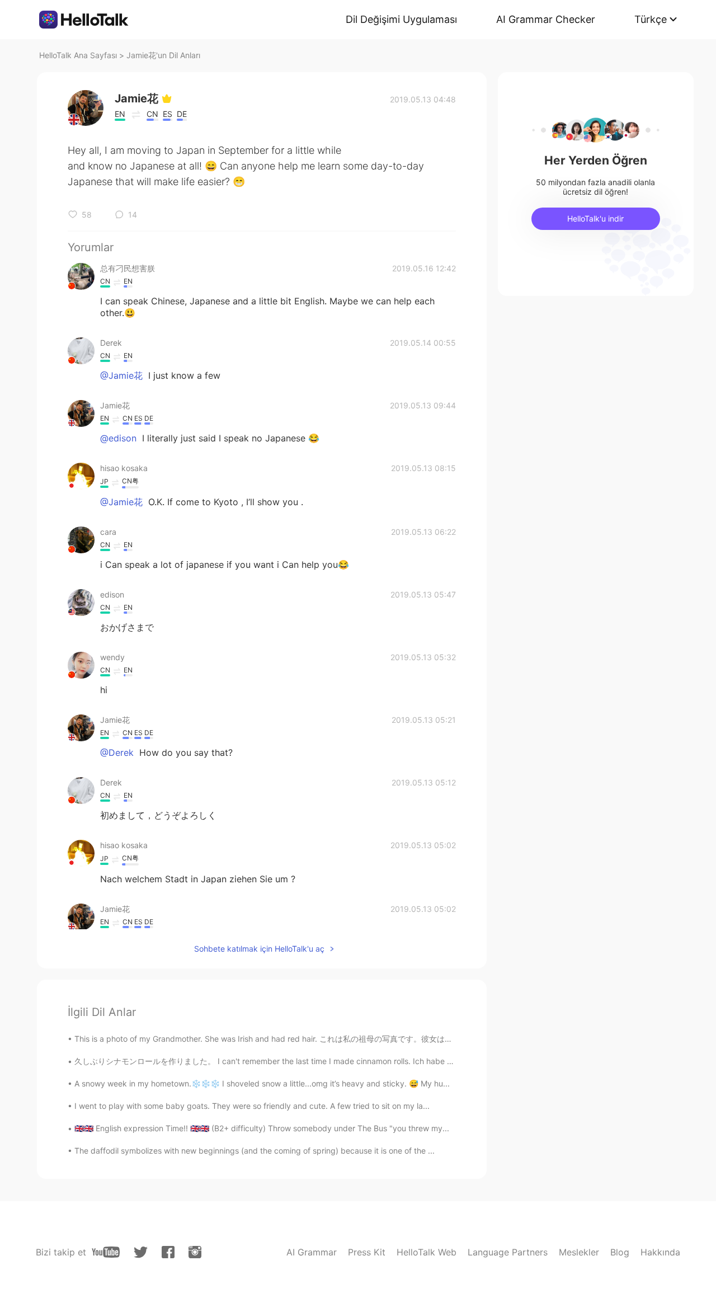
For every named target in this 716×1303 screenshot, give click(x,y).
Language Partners (508, 1252)
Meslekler (579, 1252)
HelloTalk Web (426, 1252)
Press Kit (366, 1252)
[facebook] (168, 1252)
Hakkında (660, 1252)
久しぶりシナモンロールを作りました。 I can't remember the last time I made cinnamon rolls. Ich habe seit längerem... (288, 1061)
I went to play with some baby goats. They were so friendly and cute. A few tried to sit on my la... (252, 1106)
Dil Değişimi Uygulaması (401, 19)
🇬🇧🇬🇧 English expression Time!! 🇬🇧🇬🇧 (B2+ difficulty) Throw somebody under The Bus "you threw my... (261, 1128)
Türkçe (650, 19)
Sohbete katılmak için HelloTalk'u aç (259, 948)
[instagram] (195, 1252)
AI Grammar (311, 1252)
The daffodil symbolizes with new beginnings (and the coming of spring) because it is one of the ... (254, 1150)
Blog (619, 1252)
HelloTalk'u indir (595, 218)
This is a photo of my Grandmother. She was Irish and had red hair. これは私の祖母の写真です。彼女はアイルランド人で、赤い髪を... (313, 1038)
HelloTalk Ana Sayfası (78, 55)
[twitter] (141, 1252)
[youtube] (106, 1252)
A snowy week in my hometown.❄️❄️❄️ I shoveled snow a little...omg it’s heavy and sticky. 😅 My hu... (262, 1083)
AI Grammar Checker (545, 19)
